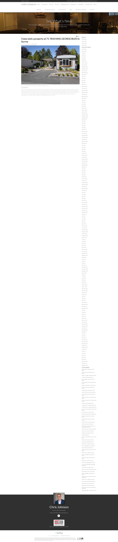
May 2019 (83, 219)
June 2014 (84, 312)
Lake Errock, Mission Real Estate (88, 430)
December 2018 (85, 229)
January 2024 (84, 111)
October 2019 (84, 210)
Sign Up (27, 1)
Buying (51, 4)
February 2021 (84, 178)
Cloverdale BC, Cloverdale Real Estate (89, 405)
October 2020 (84, 186)
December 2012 (85, 341)
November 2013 (85, 326)
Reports (39, 9)
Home (38, 4)
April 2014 (84, 316)
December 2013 (85, 324)
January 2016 (84, 286)
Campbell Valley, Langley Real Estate (88, 390)
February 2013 (84, 339)
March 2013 (84, 337)
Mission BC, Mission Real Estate (88, 439)
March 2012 (84, 359)
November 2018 (85, 231)
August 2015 (84, 294)
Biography (73, 4)
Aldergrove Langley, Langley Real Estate (89, 375)
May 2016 (83, 278)
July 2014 (83, 310)
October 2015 (84, 292)
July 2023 (83, 121)
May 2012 (83, 355)
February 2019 (84, 225)
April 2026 (84, 58)
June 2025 (84, 78)
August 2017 (84, 257)
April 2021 (84, 174)
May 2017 (83, 261)
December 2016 (85, 267)
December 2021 (85, 159)
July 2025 (83, 76)
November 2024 (85, 92)
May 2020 (83, 196)
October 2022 (84, 139)
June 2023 (84, 123)
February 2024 (84, 110)
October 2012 (84, 345)
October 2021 (84, 163)
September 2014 (85, 308)
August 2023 (84, 119)
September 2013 (85, 329)
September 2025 (85, 72)
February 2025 (84, 86)
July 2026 (83, 53)
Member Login (65, 4)
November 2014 (85, 304)
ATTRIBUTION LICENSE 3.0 (65, 535)
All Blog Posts (84, 39)
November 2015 (85, 290)
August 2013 (84, 331)
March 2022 (84, 153)
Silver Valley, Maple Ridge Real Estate (88, 462)
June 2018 (84, 241)
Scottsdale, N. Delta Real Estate (87, 460)
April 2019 (84, 221)
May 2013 (83, 335)
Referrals (81, 4)
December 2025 (85, 66)
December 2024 (85, 90)
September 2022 (85, 141)
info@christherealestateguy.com (61, 512)
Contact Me (88, 4)
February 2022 (84, 155)
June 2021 (84, 170)
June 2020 (84, 194)
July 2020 (83, 192)
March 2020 (84, 200)
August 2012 (84, 349)
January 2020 (84, 204)
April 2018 (84, 245)
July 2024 (83, 100)
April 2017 (84, 263)
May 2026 (83, 57)
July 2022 (83, 145)
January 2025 (84, 88)
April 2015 (84, 300)
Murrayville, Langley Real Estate (87, 441)
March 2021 (84, 176)
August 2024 (84, 98)
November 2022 (85, 137)
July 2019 (83, 216)
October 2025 (84, 70)
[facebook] (59, 515)
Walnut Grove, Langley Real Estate (88, 479)
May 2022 (83, 149)
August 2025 (84, 74)
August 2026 (84, 51)
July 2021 (83, 168)
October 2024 (84, 94)
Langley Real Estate (85, 434)
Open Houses (84, 43)
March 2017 (84, 265)
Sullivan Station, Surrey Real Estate (88, 471)
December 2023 (85, 113)
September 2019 (85, 212)
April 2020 (84, 198)
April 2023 (84, 127)
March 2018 (84, 247)
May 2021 (83, 172)
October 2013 (84, 328)
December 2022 (85, 135)
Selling (57, 4)
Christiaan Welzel (55, 535)
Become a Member (81, 9)
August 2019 (84, 214)
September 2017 (85, 255)
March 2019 (84, 223)
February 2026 (84, 62)
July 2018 (83, 239)
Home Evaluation (50, 9)
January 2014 (84, 322)
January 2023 (84, 133)
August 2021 (84, 166)
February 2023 (84, 131)
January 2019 (84, 227)
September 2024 (85, 96)
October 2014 (84, 306)
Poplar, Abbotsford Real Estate (87, 447)
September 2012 (85, 347)
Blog (95, 4)
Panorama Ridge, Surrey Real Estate (88, 445)
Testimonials (62, 9)
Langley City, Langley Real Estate (88, 432)
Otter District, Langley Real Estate (88, 443)
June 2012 (84, 353)
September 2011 (85, 365)
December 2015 (85, 288)
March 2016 (84, 282)
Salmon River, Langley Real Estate (88, 452)
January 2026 (84, 64)
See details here (24, 87)
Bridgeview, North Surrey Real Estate (88, 385)
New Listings (84, 41)
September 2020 (85, 188)
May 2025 (83, 80)
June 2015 (84, 298)
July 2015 (83, 296)
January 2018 (84, 251)
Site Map (92, 9)
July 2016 (83, 274)
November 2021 (85, 161)
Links (70, 9)
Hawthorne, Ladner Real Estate (87, 424)
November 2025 (85, 68)
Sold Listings (84, 45)
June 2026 (84, 55)
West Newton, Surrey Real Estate (88, 483)
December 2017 (85, 253)
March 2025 (84, 84)
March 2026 (84, 60)
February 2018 (84, 249)
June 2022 (84, 147)
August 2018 (84, 237)
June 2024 (84, 102)
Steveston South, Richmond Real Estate (89, 469)
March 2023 (84, 129)
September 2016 (85, 271)
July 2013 (83, 333)
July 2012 (83, 351)
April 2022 (84, 151)
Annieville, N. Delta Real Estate (87, 377)
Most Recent (84, 49)
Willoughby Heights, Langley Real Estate (89, 490)
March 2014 (84, 318)
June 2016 (84, 276)
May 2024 (83, 104)
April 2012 (84, 357)
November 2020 (85, 184)
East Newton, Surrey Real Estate (30, 44)
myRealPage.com (59, 533)
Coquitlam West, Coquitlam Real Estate (89, 407)
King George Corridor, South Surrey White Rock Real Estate (88, 426)
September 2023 (85, 117)
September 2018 (85, 235)
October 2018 (84, 233)
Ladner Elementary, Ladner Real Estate (89, 429)
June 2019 (84, 218)
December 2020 (85, 182)
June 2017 (84, 259)
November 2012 (85, 343)
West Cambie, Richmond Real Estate (88, 481)
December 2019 (85, 206)
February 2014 (84, 320)
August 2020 (84, 190)
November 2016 (85, 269)
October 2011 (84, 363)
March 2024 (84, 108)
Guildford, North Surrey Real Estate (88, 422)
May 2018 (83, 243)
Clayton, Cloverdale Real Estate (87, 403)
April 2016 (84, 280)
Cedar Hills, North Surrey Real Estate (89, 392)
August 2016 (84, 273)
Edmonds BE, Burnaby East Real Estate (89, 414)
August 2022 (84, 143)
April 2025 (84, 82)
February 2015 (84, 302)
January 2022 (84, 157)
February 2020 (84, 202)
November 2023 (85, 115)
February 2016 (84, 284)
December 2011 (85, 361)
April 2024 (84, 106)
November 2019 (85, 208)
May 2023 (83, 125)
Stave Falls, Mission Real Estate (87, 467)
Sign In (22, 1)
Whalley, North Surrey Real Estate (88, 485)
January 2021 (84, 180)
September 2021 (85, 165)
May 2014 (83, 314)
